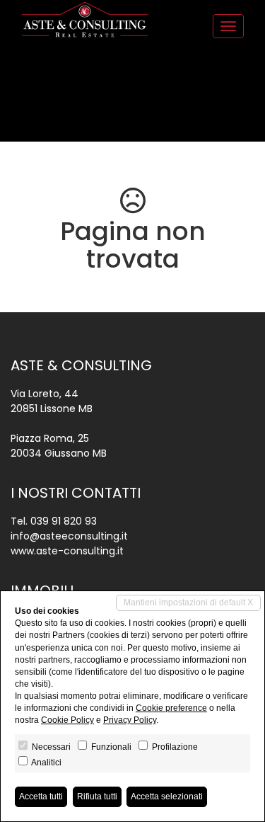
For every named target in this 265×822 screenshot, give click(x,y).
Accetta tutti (41, 796)
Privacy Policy (129, 720)
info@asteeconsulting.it (69, 536)
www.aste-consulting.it (67, 551)
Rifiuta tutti (97, 796)
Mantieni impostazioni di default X (188, 602)
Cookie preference (171, 708)
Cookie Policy (67, 720)
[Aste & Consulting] (85, 19)
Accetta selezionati (167, 796)
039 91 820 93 (63, 521)
